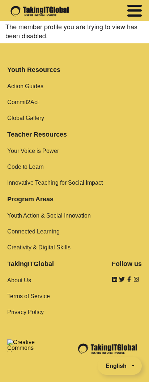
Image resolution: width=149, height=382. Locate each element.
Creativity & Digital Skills (39, 247)
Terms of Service (28, 296)
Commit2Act (23, 102)
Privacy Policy (25, 312)
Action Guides (25, 86)
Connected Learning (33, 231)
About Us (19, 280)
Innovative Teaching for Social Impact (55, 183)
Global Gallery (25, 118)
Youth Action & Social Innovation (49, 216)
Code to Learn (25, 167)
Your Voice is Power (33, 151)
